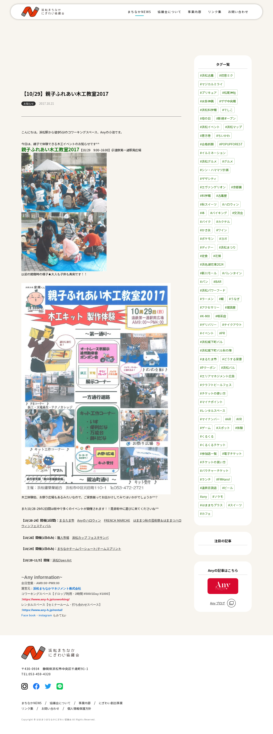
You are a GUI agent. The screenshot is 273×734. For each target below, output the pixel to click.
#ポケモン (207, 238)
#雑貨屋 (230, 307)
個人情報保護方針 (79, 708)
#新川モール (208, 273)
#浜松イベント (210, 127)
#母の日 (205, 118)
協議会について (170, 12)
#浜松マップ (233, 127)
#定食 (204, 256)
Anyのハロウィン (89, 520)
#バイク (205, 221)
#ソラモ (217, 496)
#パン (204, 281)
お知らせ (28, 103)
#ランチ (205, 479)
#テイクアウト (232, 324)
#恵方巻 (205, 135)
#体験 (239, 428)
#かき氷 (205, 230)
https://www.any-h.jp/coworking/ (46, 599)
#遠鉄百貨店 (208, 488)
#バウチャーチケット (214, 470)
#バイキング (218, 213)
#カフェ (205, 513)
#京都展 (236, 187)
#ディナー (206, 247)
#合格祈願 (207, 144)
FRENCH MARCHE (117, 520)
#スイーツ (235, 505)
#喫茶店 (220, 316)
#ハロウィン (230, 204)
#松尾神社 (229, 92)
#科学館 (205, 195)
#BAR (217, 281)
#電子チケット (232, 453)
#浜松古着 (207, 75)
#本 (202, 213)
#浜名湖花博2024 (212, 264)
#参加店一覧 (208, 453)
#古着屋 (221, 195)
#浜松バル (228, 367)
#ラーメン (206, 299)
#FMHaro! (223, 479)
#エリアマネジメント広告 (217, 376)
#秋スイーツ (208, 204)
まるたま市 (66, 520)
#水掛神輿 (207, 101)
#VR (239, 419)
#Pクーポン (208, 367)
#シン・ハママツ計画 (214, 170)
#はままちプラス (211, 505)
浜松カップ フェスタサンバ (90, 537)
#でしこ (227, 110)
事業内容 (195, 12)
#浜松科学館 (208, 110)
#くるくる (207, 436)
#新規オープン (226, 118)
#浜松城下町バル (211, 342)
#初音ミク (226, 75)
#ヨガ (223, 238)
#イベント (207, 333)
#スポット (223, 428)
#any (203, 496)
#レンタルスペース (212, 410)
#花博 (217, 256)
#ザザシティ (208, 178)
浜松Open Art (62, 560)
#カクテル (223, 221)
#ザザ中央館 (227, 101)
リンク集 (215, 12)
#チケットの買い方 (213, 462)
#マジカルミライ (211, 84)
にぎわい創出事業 (111, 703)
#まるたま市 (208, 359)
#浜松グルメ (208, 161)
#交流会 (237, 213)
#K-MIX (205, 316)
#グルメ (227, 161)
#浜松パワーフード (212, 290)
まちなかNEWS (139, 12)
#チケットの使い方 (213, 393)
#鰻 (221, 299)
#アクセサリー (209, 307)
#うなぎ (234, 299)
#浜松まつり (227, 247)
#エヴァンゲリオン (213, 187)
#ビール (227, 488)
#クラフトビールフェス (216, 385)
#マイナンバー (210, 419)
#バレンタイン (232, 273)
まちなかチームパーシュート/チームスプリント (89, 548)
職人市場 (63, 537)
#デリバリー (208, 324)
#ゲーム (205, 428)
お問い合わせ (238, 12)
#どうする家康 (232, 359)
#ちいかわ (223, 135)
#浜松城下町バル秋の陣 (216, 350)
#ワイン (221, 230)
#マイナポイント (211, 402)
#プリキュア (208, 92)
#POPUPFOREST (231, 144)
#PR (222, 333)
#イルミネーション (213, 153)
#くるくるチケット (213, 445)
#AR (228, 419)
